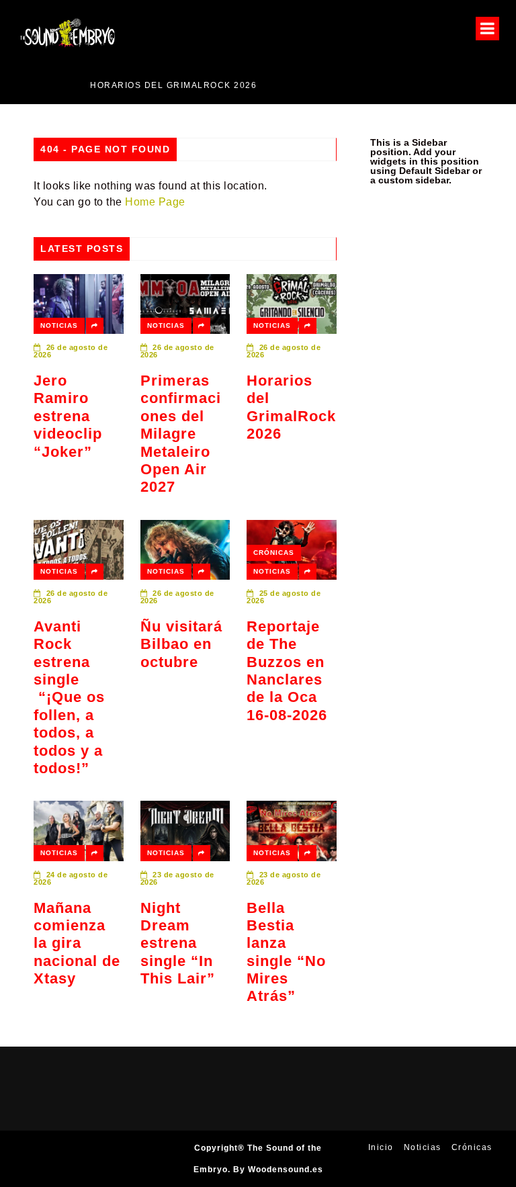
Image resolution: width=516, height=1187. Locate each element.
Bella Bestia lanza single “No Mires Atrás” (286, 952)
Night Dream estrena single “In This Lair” (177, 943)
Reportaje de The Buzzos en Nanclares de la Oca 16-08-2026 (287, 670)
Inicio (381, 1147)
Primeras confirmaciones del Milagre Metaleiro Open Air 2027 (180, 433)
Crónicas (273, 552)
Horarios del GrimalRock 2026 (127, 85)
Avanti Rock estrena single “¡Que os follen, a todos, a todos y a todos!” (69, 697)
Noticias (59, 325)
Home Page (155, 202)
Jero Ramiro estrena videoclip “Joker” (68, 416)
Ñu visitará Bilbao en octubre (181, 644)
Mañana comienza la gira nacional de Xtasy (77, 943)
